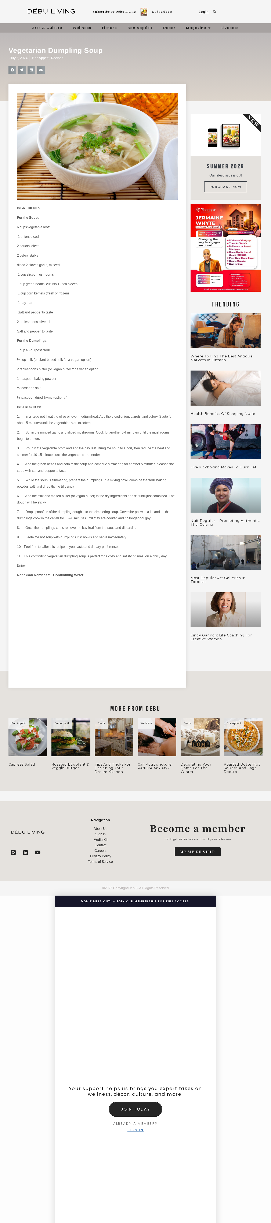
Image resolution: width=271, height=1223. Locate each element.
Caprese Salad (21, 764)
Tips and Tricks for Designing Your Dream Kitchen (113, 768)
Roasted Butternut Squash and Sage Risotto (242, 768)
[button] (12, 70)
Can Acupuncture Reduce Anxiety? (155, 766)
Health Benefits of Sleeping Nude (223, 414)
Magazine (196, 27)
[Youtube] (37, 852)
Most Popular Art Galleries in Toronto (218, 580)
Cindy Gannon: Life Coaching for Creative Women (221, 637)
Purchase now (226, 187)
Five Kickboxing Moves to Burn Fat (224, 467)
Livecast (230, 27)
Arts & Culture (47, 27)
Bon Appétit (140, 27)
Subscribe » (162, 12)
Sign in (135, 1129)
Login (204, 12)
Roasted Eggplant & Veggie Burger (70, 766)
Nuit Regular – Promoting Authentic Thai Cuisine (225, 523)
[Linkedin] (25, 852)
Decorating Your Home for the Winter (196, 768)
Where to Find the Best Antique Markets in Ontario (222, 358)
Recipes (57, 58)
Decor (169, 27)
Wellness (82, 27)
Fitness (109, 27)
